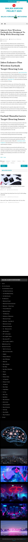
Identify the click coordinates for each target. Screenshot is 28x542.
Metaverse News (4, 37)
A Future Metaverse (7, 308)
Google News (5, 389)
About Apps (5, 386)
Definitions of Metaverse (8, 316)
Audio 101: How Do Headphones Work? (4, 165)
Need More (5, 397)
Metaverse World (6, 311)
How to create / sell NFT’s (8, 341)
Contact (3, 417)
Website (4, 374)
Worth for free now (7, 349)
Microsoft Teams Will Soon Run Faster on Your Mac (13, 200)
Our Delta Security (6, 296)
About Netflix (5, 412)
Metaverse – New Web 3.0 (8, 321)
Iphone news (5, 402)
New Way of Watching (7, 369)
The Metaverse (6, 313)
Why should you (6, 399)
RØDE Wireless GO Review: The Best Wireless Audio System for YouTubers (13, 187)
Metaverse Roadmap (7, 326)
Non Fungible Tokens (7, 336)
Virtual (4, 371)
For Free (4, 392)
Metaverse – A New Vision (8, 306)
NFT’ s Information (7, 333)
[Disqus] (14, 220)
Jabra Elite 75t (11, 79)
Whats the (5, 361)
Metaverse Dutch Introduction (9, 303)
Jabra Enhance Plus (22, 72)
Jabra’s (3, 162)
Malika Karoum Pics (6, 344)
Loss (8, 162)
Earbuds (13, 161)
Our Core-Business (6, 286)
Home (3, 283)
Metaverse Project (7, 301)
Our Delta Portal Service (8, 291)
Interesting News (6, 404)
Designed (8, 161)
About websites (6, 364)
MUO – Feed (3, 157)
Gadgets (4, 354)
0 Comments (4, 40)
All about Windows (7, 356)
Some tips (5, 409)
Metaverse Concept (7, 323)
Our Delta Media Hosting (8, 293)
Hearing (18, 161)
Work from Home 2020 (7, 351)
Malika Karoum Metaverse (15, 39)
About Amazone (6, 407)
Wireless (12, 162)
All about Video (6, 376)
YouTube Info (5, 379)
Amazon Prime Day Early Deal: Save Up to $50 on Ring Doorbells (13, 194)
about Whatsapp (6, 359)
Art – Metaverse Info (7, 328)
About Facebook (6, 414)
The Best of (5, 384)
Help (23, 161)
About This (5, 394)
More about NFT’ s (6, 339)
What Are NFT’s (6, 331)
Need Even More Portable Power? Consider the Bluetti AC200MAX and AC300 (24, 165)
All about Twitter (6, 381)
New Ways (5, 366)
